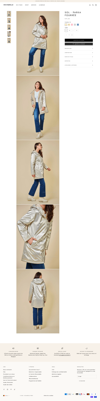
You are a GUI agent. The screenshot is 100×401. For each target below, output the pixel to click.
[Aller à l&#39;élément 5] (9, 40)
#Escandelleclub (33, 378)
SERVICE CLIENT (62, 351)
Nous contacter (7, 369)
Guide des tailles (7, 384)
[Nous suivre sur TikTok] (14, 389)
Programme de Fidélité (35, 381)
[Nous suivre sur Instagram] (7, 389)
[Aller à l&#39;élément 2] (9, 20)
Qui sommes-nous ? (34, 369)
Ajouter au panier (78, 40)
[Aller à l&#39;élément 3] (9, 27)
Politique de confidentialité (59, 372)
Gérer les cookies (48, 395)
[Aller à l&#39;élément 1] (9, 14)
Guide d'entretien (8, 382)
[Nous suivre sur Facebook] (4, 389)
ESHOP (27, 5)
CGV (53, 369)
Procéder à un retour (9, 374)
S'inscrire (82, 381)
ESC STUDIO (19, 5)
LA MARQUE (42, 5)
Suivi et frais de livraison (10, 380)
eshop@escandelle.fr (64, 355)
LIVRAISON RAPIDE (13, 351)
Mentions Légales (56, 374)
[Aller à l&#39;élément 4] (9, 34)
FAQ (4, 372)
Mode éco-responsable (35, 372)
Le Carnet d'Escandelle (35, 374)
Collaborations (33, 376)
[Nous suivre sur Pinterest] (11, 389)
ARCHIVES (33, 5)
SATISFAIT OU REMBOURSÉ (86, 351)
